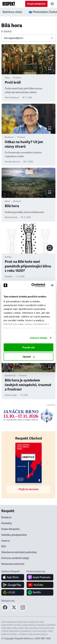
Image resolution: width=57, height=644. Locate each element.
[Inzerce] (28, 415)
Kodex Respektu (10, 529)
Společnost (10, 375)
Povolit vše (28, 347)
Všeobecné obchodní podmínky (19, 552)
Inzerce (5, 540)
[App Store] (12, 577)
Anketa (8, 257)
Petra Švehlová (12, 97)
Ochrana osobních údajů (15, 558)
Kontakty (6, 523)
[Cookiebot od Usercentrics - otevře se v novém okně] (33, 285)
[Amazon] (12, 592)
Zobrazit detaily (38, 338)
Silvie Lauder (11, 395)
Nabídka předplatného (14, 535)
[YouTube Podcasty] (40, 585)
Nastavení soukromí (12, 564)
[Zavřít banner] (52, 285)
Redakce (6, 517)
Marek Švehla (11, 217)
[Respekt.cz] (9, 4)
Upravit (27, 356)
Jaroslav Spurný (12, 161)
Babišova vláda (12, 12)
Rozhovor (9, 137)
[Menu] (52, 4)
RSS (3, 546)
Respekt (8, 276)
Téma (7, 78)
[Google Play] (12, 585)
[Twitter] (14, 610)
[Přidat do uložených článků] (50, 68)
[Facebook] (5, 610)
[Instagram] (23, 610)
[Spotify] (40, 592)
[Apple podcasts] (40, 577)
